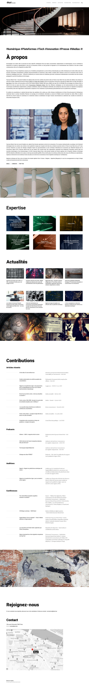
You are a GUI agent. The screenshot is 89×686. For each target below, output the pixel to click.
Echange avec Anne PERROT (25, 454)
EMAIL (8, 163)
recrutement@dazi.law (52, 611)
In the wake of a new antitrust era (27, 372)
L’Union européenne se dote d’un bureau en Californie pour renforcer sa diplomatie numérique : (73, 304)
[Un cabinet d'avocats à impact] (11, 2)
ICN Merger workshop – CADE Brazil (27, 511)
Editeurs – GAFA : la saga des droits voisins (29, 434)
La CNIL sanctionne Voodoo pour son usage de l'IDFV (14, 282)
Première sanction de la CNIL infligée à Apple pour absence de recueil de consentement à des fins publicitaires (34, 282)
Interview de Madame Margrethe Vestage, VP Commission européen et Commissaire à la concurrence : (73, 282)
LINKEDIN (14, 163)
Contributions (64, 154)
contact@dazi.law (14, 626)
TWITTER (21, 163)
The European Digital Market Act (26, 447)
